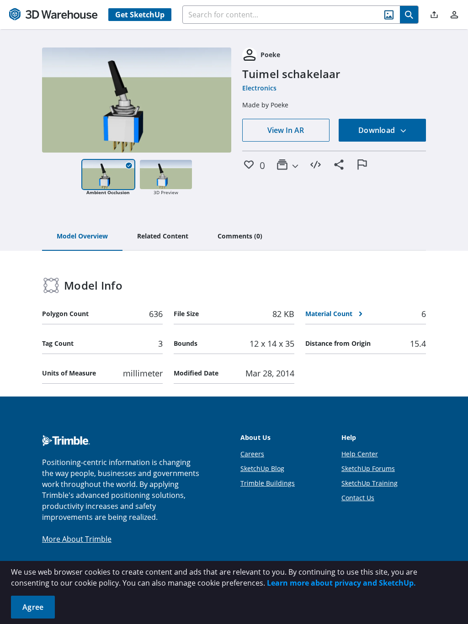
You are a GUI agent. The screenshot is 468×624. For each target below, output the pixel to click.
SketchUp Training (369, 483)
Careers (252, 453)
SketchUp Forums (368, 468)
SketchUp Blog (262, 468)
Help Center (359, 453)
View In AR (285, 130)
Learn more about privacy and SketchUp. (341, 583)
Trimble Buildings (267, 483)
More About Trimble (77, 539)
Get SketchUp (140, 15)
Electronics (259, 88)
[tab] (82, 236)
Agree (32, 607)
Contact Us (357, 497)
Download (377, 130)
